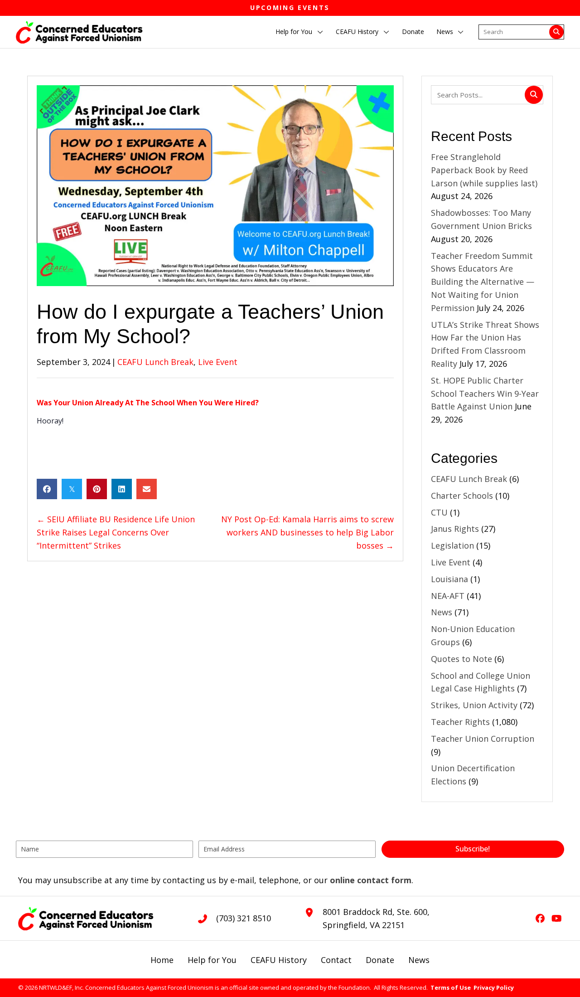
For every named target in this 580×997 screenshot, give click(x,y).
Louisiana (449, 579)
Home (162, 959)
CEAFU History (279, 959)
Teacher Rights (460, 721)
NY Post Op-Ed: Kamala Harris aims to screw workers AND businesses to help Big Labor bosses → (307, 532)
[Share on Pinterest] (97, 489)
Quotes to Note (461, 658)
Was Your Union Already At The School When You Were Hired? (148, 403)
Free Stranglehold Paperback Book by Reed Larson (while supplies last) (484, 170)
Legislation (452, 545)
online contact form (370, 880)
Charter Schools (462, 495)
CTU (439, 512)
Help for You (212, 959)
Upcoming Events (290, 7)
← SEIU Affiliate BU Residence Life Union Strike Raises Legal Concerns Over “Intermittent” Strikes (116, 532)
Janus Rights (455, 528)
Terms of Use (450, 987)
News (441, 612)
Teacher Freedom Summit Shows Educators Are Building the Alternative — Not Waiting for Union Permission (482, 281)
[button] (320, 32)
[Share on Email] (146, 489)
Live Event (217, 361)
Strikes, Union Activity (474, 705)
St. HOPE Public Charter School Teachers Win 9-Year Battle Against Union (485, 393)
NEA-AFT (447, 595)
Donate (380, 959)
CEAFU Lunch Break (155, 361)
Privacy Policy (494, 987)
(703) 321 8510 (243, 918)
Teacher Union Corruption (482, 738)
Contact (336, 959)
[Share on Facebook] (47, 489)
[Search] (556, 32)
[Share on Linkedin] (121, 489)
